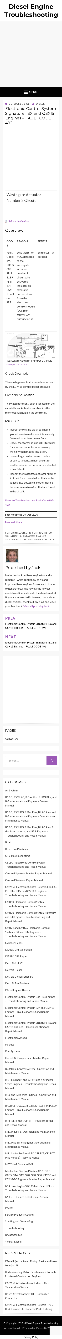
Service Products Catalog (19, 1214)
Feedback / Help (14, 522)
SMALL (9, 365)
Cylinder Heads (14, 942)
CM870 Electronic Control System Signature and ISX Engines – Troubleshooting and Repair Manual (30, 917)
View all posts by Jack (36, 606)
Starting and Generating (19, 1221)
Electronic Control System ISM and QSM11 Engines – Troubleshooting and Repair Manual (29, 1012)
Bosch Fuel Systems (16, 849)
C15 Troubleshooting (17, 855)
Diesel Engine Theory (17, 990)
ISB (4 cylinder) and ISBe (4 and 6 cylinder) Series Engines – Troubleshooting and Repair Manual (30, 1084)
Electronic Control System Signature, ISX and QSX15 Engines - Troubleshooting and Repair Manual (28, 536)
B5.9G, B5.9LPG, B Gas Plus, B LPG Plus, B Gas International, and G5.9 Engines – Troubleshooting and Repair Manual (29, 831)
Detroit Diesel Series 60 (19, 976)
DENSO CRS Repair (16, 956)
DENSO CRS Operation (18, 949)
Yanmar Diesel (13, 1241)
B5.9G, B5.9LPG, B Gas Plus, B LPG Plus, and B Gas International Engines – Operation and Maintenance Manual (30, 816)
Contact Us (11, 738)
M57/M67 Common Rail (19, 1164)
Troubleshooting (14, 1228)
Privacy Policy (31, 1337)
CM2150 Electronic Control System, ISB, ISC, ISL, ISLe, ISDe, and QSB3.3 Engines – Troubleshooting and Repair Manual (30, 891)
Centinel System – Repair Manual (24, 880)
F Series (9, 1044)
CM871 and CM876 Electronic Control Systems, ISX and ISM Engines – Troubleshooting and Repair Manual (27, 932)
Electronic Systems (16, 1037)
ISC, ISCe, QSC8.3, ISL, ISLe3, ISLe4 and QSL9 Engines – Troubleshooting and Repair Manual (31, 1110)
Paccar (9, 1207)
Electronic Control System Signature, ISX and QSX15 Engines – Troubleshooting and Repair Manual (30, 1027)
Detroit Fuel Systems (17, 983)
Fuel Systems (12, 1051)
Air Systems (12, 790)
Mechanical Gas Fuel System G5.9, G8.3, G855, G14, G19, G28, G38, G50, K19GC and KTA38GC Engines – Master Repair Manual (30, 1175)
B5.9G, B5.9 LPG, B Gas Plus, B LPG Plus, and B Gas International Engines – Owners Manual (30, 801)
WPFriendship (28, 1328)
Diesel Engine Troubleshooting (42, 1323)
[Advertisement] (31, 54)
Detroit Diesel (13, 969)
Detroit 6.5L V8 (14, 963)
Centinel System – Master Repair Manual (28, 873)
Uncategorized (13, 1234)
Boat (8, 842)
